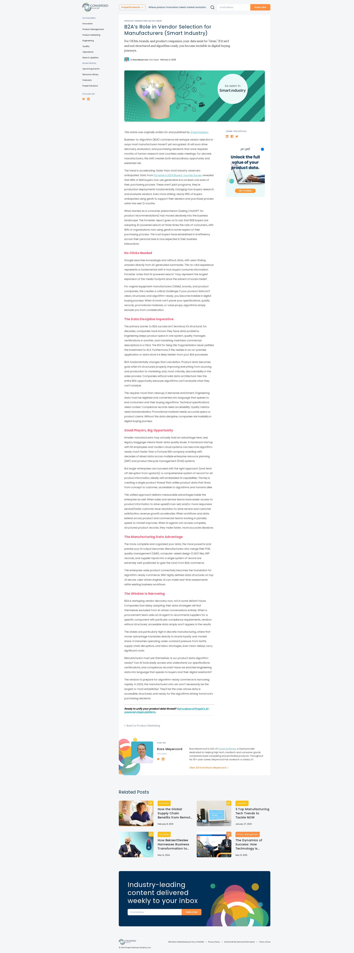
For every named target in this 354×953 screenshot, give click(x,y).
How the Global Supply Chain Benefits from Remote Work (175, 813)
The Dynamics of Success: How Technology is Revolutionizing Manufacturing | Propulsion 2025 (248, 844)
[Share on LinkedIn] (227, 136)
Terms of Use (264, 942)
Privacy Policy (214, 942)
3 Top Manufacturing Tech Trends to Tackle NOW (252, 813)
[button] (132, 7)
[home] (95, 7)
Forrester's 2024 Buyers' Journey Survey (178, 175)
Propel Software (227, 748)
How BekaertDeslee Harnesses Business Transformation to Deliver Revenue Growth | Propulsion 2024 (173, 844)
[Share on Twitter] (236, 136)
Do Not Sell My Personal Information (239, 942)
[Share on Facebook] (232, 136)
